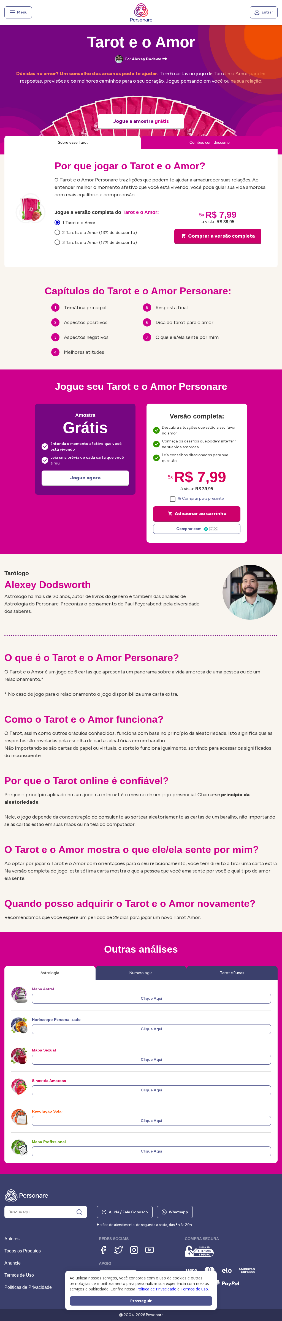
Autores (12, 1238)
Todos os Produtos (22, 1251)
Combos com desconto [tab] (209, 142)
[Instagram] (134, 1250)
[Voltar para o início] (141, 12)
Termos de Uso (19, 1275)
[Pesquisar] (79, 1212)
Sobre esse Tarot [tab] (73, 142)
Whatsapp (178, 1212)
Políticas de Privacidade (28, 1287)
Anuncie (12, 1263)
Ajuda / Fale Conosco (128, 1212)
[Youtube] (149, 1250)
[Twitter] (118, 1250)
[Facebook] (103, 1250)
